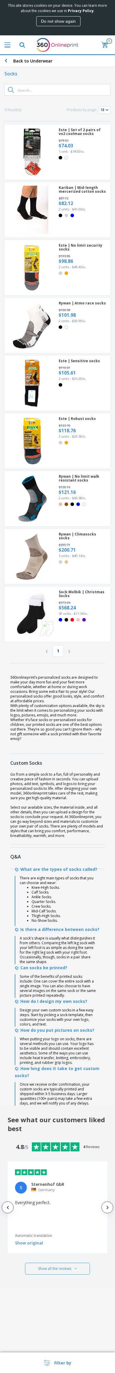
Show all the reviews (54, 1268)
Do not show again (58, 21)
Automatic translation (33, 1235)
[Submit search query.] (11, 90)
